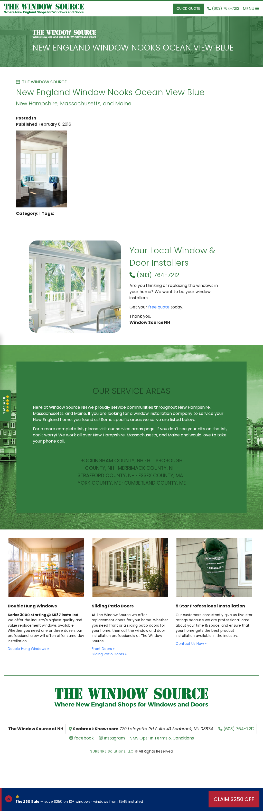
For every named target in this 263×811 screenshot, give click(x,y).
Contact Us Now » (191, 643)
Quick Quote (188, 8)
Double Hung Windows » (28, 648)
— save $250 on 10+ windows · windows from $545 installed (79, 801)
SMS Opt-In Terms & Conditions (162, 738)
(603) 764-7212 (157, 275)
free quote (159, 307)
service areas (129, 429)
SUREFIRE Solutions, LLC (112, 751)
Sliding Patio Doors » (109, 654)
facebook (83, 738)
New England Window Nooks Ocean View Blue (132, 47)
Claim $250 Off (234, 799)
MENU (249, 9)
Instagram (114, 738)
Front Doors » (103, 648)
